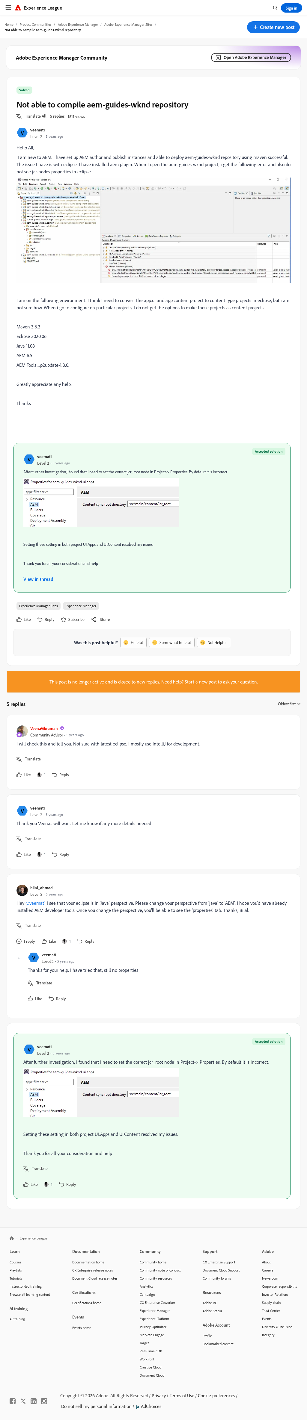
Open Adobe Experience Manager (255, 57)
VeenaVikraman (44, 728)
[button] (273, 27)
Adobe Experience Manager (78, 24)
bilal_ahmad (41, 887)
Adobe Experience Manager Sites (128, 24)
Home (8, 24)
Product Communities (36, 24)
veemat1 (37, 129)
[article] (152, 752)
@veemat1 (35, 903)
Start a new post (201, 682)
